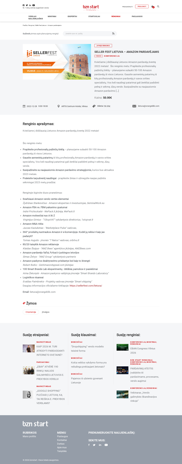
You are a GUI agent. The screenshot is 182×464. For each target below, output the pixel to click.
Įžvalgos (45, 312)
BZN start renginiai (141, 360)
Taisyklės (62, 451)
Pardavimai (43, 362)
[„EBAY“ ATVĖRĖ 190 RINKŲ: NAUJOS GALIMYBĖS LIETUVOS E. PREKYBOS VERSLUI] (29, 370)
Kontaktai (62, 440)
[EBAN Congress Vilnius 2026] (122, 347)
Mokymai (52, 16)
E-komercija (31, 312)
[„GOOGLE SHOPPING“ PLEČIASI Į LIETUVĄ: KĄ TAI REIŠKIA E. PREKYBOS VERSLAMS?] (29, 394)
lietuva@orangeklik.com (148, 106)
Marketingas (44, 342)
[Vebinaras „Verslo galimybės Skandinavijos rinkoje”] (122, 394)
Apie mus (62, 447)
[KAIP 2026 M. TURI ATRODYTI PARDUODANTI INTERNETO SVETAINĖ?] (29, 348)
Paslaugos (137, 16)
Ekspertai (72, 16)
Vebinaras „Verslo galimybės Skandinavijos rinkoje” (143, 396)
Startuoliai (94, 16)
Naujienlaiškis (35, 19)
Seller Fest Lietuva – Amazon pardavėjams (126, 51)
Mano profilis (29, 436)
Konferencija (112, 56)
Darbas (60, 443)
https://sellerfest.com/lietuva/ (86, 285)
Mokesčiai (76, 342)
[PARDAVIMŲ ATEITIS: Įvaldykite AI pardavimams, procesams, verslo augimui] (122, 370)
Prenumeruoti (127, 7)
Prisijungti (142, 6)
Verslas (32, 16)
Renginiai (115, 16)
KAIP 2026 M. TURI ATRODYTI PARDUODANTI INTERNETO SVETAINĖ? (50, 350)
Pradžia (25, 25)
